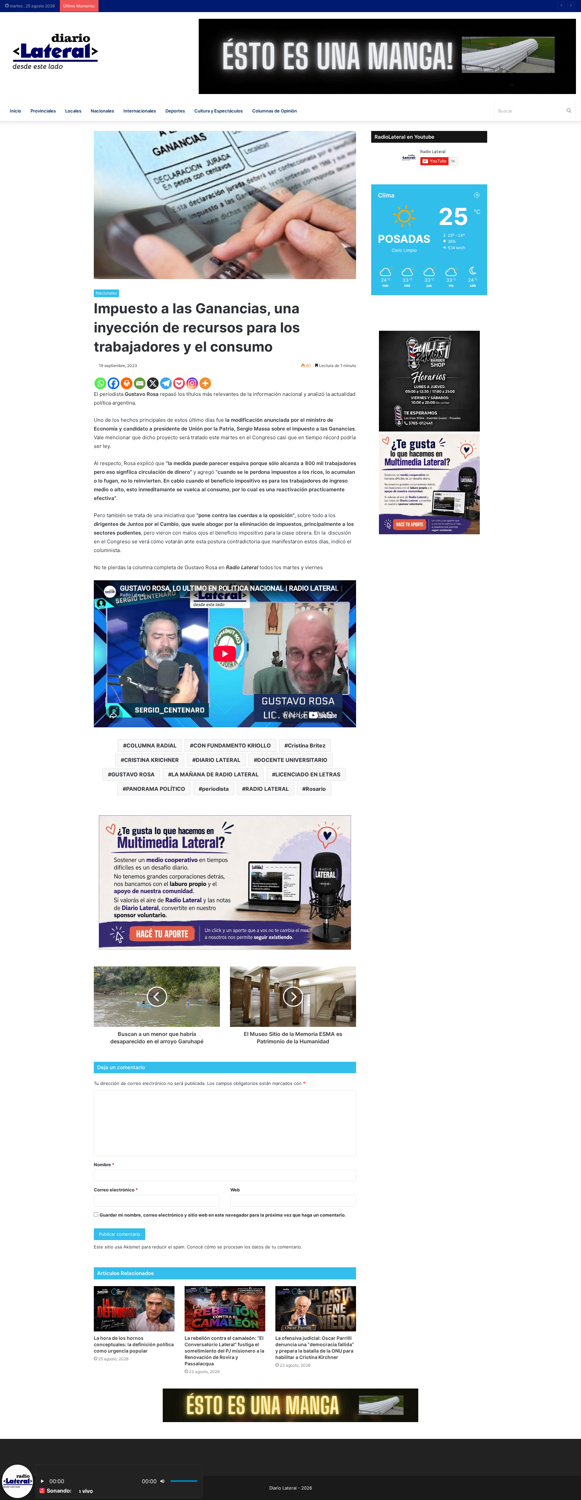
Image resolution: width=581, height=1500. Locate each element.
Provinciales (43, 110)
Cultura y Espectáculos (218, 110)
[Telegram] (166, 383)
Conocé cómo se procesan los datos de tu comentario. (244, 1246)
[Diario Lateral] (55, 51)
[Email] (140, 383)
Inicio (15, 110)
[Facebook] (113, 383)
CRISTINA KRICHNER (151, 760)
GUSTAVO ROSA (133, 774)
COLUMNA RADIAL (151, 745)
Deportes (175, 110)
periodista (215, 788)
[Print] (126, 383)
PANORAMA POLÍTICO (155, 788)
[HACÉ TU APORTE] (225, 882)
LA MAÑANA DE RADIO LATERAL (215, 774)
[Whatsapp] (100, 383)
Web (235, 1189)
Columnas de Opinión (274, 110)
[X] (153, 383)
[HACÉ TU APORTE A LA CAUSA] (290, 1405)
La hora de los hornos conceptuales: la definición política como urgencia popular (134, 1344)
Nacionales (102, 110)
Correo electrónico (116, 1189)
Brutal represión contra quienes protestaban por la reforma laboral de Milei (187, 5)
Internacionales (139, 110)
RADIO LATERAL (267, 788)
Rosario (316, 788)
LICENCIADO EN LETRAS (307, 774)
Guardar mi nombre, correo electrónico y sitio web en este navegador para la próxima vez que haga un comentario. (223, 1215)
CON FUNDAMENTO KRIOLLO (232, 745)
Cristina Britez (306, 745)
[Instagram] (192, 383)
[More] (205, 383)
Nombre (104, 1164)
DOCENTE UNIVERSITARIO (292, 760)
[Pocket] (179, 383)
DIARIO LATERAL (218, 760)
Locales (73, 110)
